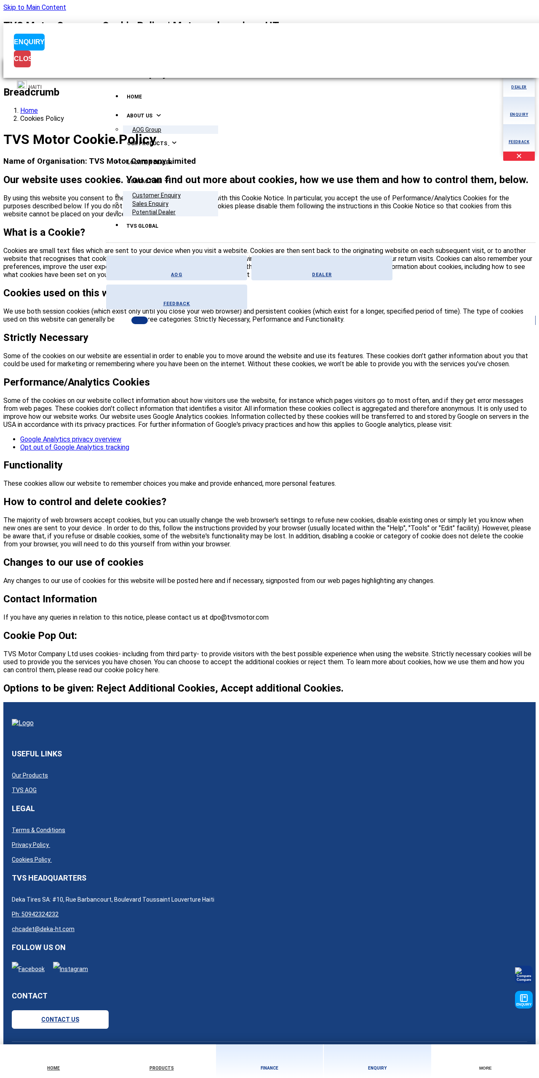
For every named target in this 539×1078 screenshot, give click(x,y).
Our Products (30, 775)
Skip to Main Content (34, 7)
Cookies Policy (32, 859)
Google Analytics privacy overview (70, 439)
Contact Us (60, 1019)
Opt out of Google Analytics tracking (74, 447)
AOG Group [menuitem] (146, 129)
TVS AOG (24, 790)
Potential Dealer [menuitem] (154, 212)
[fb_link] (28, 969)
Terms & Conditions (38, 830)
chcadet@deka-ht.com (43, 929)
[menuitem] (134, 97)
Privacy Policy (31, 844)
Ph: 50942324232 (35, 914)
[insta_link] (70, 969)
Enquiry (29, 41)
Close (22, 58)
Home (29, 110)
